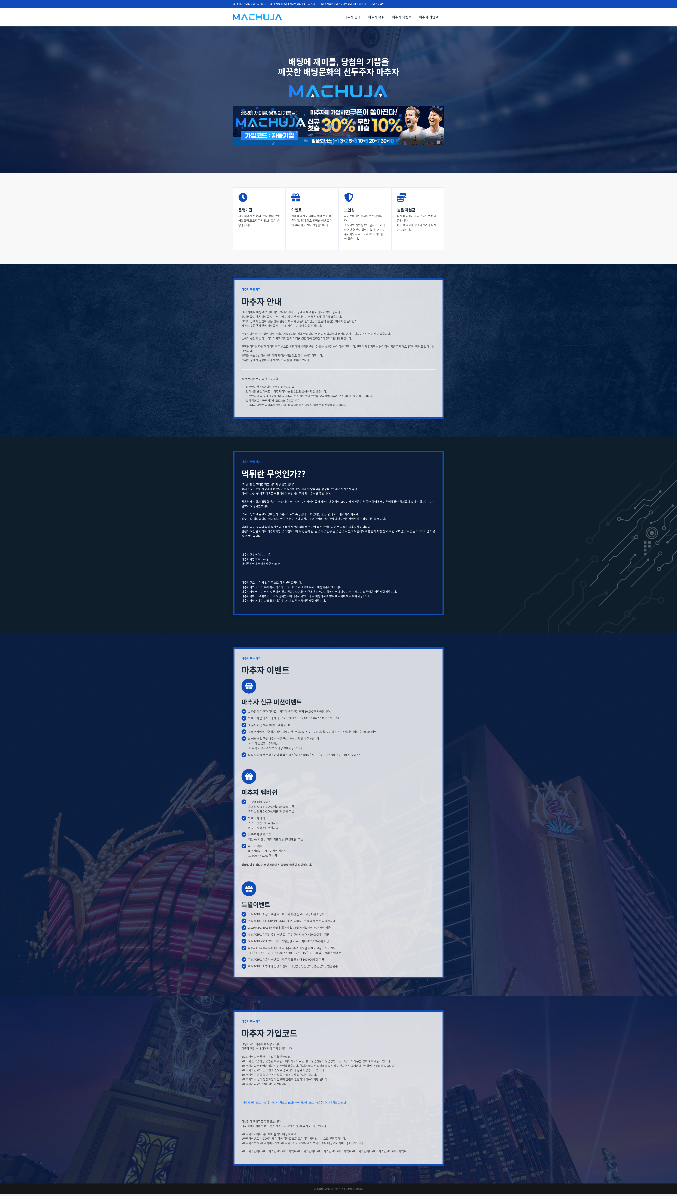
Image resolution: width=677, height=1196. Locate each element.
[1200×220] (338, 108)
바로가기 (293, 400)
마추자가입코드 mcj (254, 1102)
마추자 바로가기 (251, 289)
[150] (257, 15)
